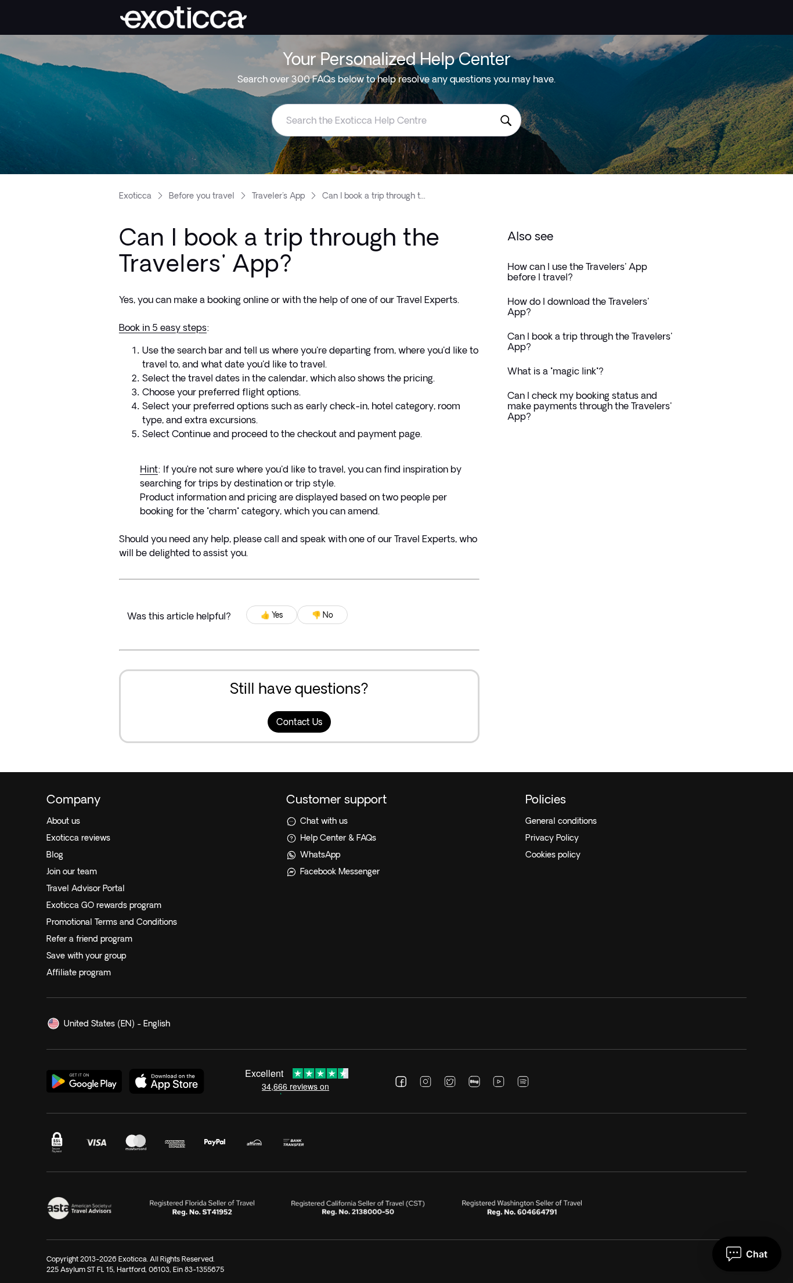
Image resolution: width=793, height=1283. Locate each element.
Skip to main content (46, 8)
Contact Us (299, 722)
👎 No (322, 615)
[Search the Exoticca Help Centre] (506, 120)
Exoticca (135, 195)
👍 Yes (272, 615)
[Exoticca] (183, 17)
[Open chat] (746, 1254)
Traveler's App (278, 195)
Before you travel (202, 195)
